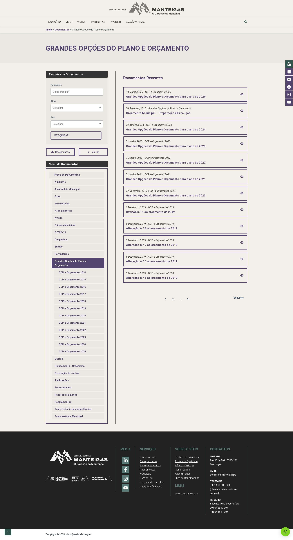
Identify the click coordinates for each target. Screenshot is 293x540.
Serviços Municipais (150, 465)
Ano (53, 117)
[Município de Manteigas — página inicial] (146, 9)
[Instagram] (125, 479)
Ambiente (60, 181)
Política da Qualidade (186, 461)
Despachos (61, 239)
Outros (59, 358)
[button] (245, 22)
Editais (59, 246)
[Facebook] (125, 469)
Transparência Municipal (69, 416)
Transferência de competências (73, 409)
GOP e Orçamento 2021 (72, 322)
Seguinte (239, 297)
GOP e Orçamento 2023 (72, 337)
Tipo (53, 101)
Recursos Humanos (66, 394)
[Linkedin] (125, 460)
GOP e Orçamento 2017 (72, 294)
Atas (57, 196)
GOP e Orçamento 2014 (72, 272)
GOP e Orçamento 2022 (72, 330)
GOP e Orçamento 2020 (72, 315)
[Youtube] (125, 488)
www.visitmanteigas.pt (187, 493)
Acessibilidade (182, 473)
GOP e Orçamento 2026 (72, 351)
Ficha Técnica (182, 469)
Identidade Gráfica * (151, 486)
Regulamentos (63, 402)
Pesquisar (56, 85)
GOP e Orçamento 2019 (72, 308)
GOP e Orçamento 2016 (72, 286)
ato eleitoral (62, 203)
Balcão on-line (147, 457)
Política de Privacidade (187, 457)
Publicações (62, 380)
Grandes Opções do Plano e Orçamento (71, 263)
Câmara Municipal (65, 225)
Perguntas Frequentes (151, 482)
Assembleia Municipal (67, 189)
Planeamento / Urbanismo (70, 366)
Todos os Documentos (67, 174)
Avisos (59, 217)
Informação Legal (184, 465)
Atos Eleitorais (63, 210)
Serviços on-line (148, 461)
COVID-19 (60, 232)
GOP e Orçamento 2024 (72, 344)
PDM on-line (146, 477)
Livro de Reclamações (187, 477)
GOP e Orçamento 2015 (72, 279)
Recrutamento (63, 387)
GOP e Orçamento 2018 (72, 301)
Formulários (62, 254)
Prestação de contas (67, 373)
